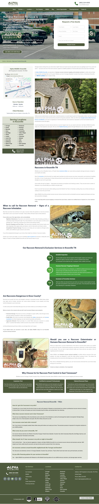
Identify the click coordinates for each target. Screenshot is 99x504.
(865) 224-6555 (14, 74)
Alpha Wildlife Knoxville (41, 72)
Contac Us (83, 9)
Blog (53, 9)
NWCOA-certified (41, 75)
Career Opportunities (62, 9)
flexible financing (63, 126)
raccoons (41, 176)
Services (20, 9)
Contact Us (78, 466)
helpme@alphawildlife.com (16, 76)
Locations (29, 9)
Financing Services (74, 9)
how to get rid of (32, 236)
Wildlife (47, 9)
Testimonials (28, 476)
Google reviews (84, 117)
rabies (34, 317)
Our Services (29, 466)
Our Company (39, 9)
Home (14, 9)
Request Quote (71, 44)
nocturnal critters (63, 171)
